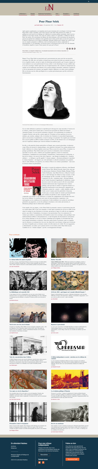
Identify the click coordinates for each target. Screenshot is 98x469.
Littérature (22, 14)
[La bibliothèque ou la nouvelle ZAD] (28, 280)
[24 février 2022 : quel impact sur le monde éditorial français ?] (69, 280)
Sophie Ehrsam (14, 332)
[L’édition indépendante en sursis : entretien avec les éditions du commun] (69, 345)
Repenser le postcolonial (58, 324)
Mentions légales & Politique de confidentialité (20, 455)
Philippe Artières (56, 267)
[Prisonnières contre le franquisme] (28, 412)
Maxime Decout (14, 300)
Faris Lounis (55, 332)
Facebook (70, 49)
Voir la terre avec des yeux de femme (20, 324)
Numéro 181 (60, 25)
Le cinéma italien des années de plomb (20, 259)
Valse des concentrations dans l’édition (20, 357)
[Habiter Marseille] (69, 248)
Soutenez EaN (72, 459)
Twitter (67, 49)
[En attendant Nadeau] (49, 7)
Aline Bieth (55, 299)
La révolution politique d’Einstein (60, 391)
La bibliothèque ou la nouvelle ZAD (19, 292)
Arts (57, 14)
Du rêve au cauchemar (57, 423)
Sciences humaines (44, 14)
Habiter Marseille (56, 259)
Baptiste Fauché (56, 366)
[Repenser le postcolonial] (69, 313)
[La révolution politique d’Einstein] (69, 379)
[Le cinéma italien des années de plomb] (28, 248)
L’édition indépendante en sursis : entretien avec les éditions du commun (68, 358)
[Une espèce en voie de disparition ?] (28, 379)
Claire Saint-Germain (15, 399)
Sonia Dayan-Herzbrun (58, 431)
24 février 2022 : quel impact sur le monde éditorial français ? (68, 292)
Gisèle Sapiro (39, 25)
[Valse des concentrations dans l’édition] (28, 345)
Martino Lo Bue (56, 399)
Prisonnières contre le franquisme (19, 423)
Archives (76, 14)
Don (75, 49)
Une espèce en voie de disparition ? (19, 391)
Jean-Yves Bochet (15, 266)
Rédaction (14, 448)
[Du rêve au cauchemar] (69, 412)
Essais (33, 14)
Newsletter (72, 49)
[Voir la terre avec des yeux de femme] (28, 313)
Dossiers (66, 14)
